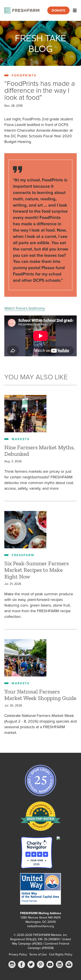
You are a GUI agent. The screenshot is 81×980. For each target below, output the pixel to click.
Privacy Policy (18, 954)
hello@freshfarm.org (40, 926)
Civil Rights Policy (60, 954)
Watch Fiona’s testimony (24, 308)
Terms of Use (38, 954)
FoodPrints (24, 75)
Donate (58, 10)
